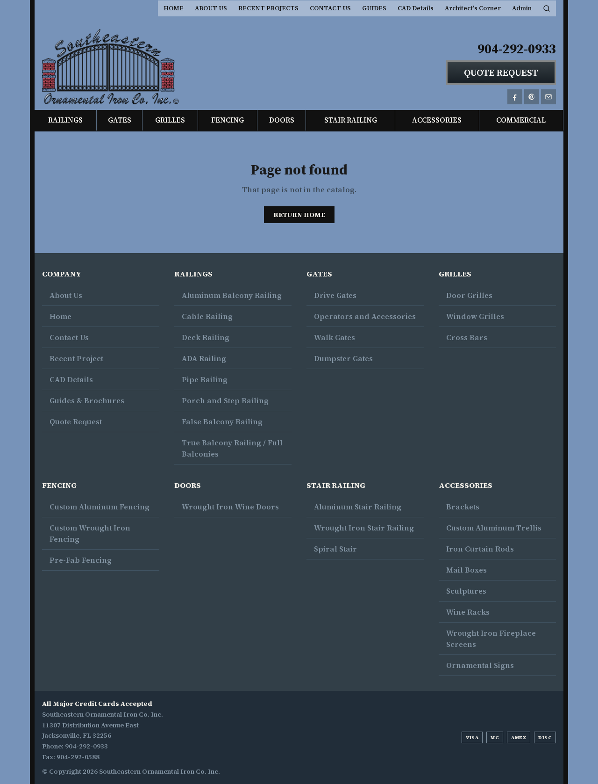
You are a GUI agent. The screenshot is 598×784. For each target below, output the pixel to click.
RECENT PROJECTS (268, 8)
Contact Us (69, 337)
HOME (174, 8)
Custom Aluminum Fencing (100, 506)
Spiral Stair (335, 549)
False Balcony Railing (222, 421)
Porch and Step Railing (225, 400)
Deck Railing (205, 337)
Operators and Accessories (365, 316)
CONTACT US (330, 8)
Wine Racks (468, 612)
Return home (299, 214)
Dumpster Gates (343, 358)
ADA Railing (204, 358)
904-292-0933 (516, 49)
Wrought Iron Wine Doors (230, 506)
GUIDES (374, 8)
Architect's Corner (473, 8)
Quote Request (76, 421)
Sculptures (466, 591)
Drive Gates (335, 295)
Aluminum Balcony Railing (232, 295)
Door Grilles (469, 295)
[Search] (546, 8)
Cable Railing (207, 316)
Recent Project (76, 358)
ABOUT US (211, 8)
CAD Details (416, 8)
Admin (522, 8)
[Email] (548, 96)
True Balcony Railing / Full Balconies (232, 448)
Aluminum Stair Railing (357, 506)
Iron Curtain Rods (480, 549)
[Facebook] (514, 96)
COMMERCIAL (521, 120)
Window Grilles (475, 316)
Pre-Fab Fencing (81, 560)
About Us (66, 295)
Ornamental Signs (480, 665)
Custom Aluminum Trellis (493, 528)
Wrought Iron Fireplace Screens (491, 638)
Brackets (462, 506)
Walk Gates (334, 337)
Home (60, 316)
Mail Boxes (466, 570)
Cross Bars (466, 337)
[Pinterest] (531, 96)
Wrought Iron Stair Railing (364, 528)
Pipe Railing (205, 379)
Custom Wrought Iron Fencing (90, 533)
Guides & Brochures (87, 400)
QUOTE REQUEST (501, 72)
